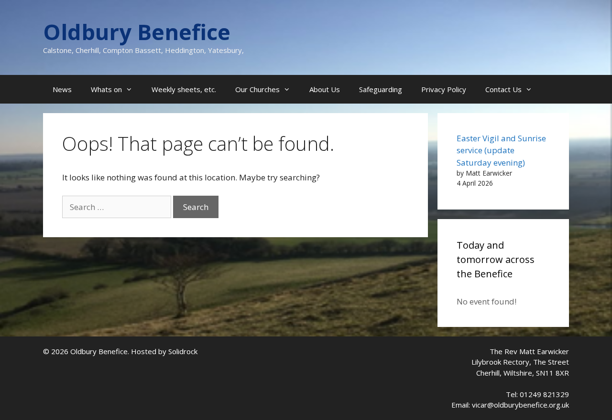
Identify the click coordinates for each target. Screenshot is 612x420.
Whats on (106, 89)
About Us (324, 89)
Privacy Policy (443, 89)
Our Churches (257, 89)
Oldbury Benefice (136, 31)
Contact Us (503, 89)
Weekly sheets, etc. (184, 89)
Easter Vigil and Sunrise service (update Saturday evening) (501, 150)
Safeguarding (380, 89)
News (62, 89)
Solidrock (182, 351)
